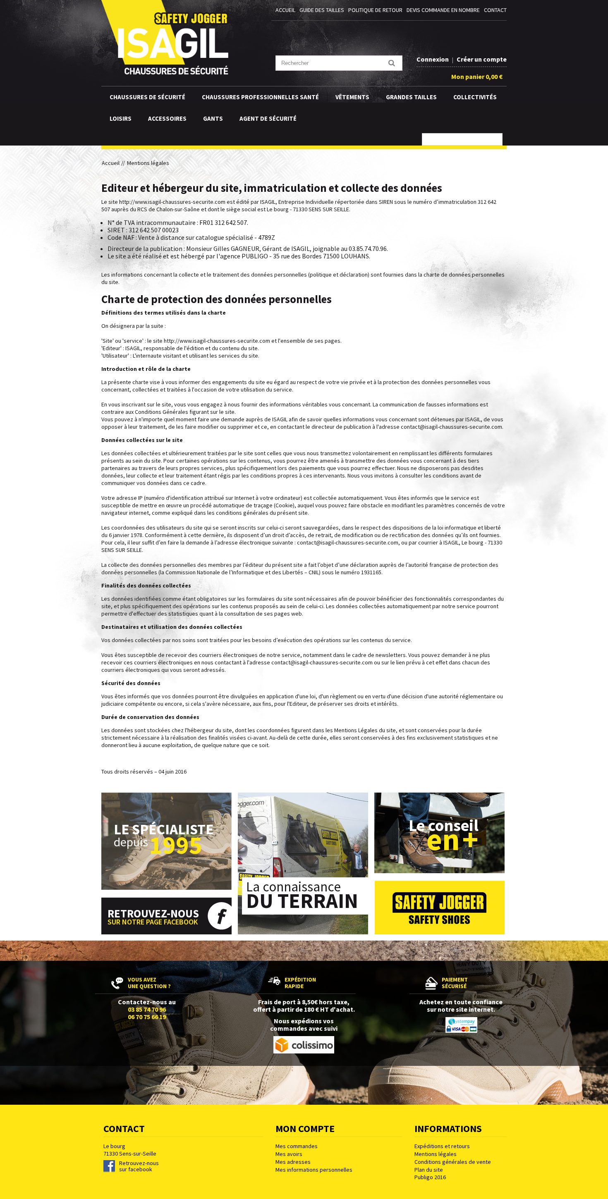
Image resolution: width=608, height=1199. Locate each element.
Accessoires (167, 118)
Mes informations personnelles (313, 1169)
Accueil (285, 10)
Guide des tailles (321, 10)
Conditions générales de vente (452, 1162)
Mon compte (305, 1128)
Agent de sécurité (268, 118)
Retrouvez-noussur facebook (139, 1166)
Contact (495, 10)
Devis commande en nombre (443, 10)
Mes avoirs (288, 1154)
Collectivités (475, 97)
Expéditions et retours (442, 1146)
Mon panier (477, 76)
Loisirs (121, 118)
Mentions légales (435, 1154)
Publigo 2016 (430, 1177)
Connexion (433, 59)
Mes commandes (296, 1146)
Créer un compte (482, 59)
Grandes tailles (411, 97)
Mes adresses (293, 1162)
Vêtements (352, 97)
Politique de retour (375, 10)
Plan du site (428, 1169)
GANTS (213, 118)
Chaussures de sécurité (147, 97)
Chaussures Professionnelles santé (260, 97)
